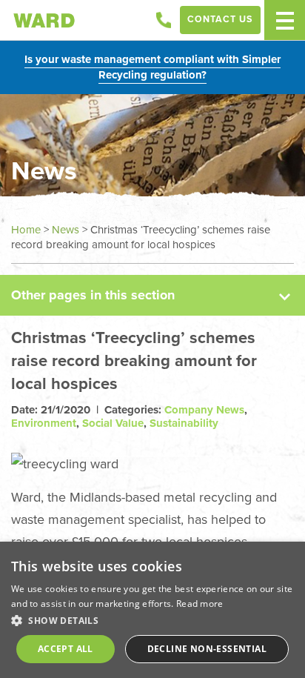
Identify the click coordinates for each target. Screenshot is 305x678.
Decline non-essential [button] (207, 648)
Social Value (113, 423)
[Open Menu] (284, 20)
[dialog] (152, 610)
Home (26, 230)
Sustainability (184, 423)
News (65, 230)
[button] (152, 620)
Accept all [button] (65, 648)
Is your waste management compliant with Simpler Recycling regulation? (152, 67)
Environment (43, 423)
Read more (200, 603)
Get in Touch (163, 20)
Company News (204, 410)
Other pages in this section (93, 295)
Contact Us (220, 19)
